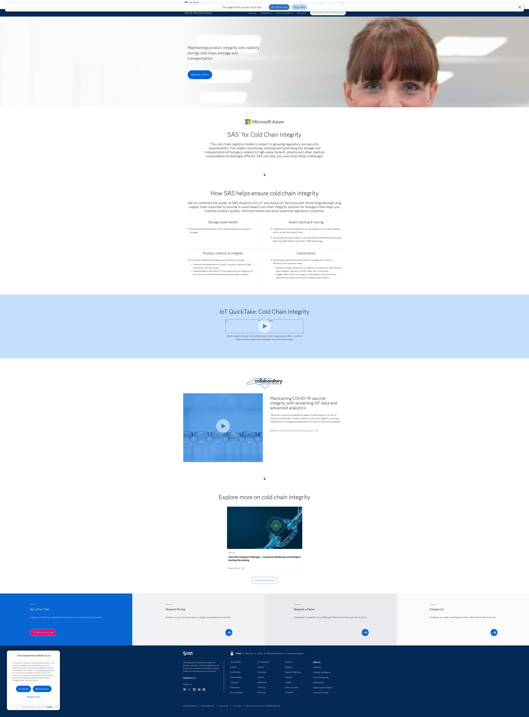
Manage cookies (33, 697)
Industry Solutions (284, 13)
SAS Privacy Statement (45, 670)
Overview (253, 13)
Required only (42, 689)
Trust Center (237, 706)
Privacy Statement (207, 706)
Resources (301, 13)
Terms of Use (223, 706)
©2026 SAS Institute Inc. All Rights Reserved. (263, 706)
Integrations (266, 13)
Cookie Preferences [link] (190, 706)
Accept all (23, 689)
